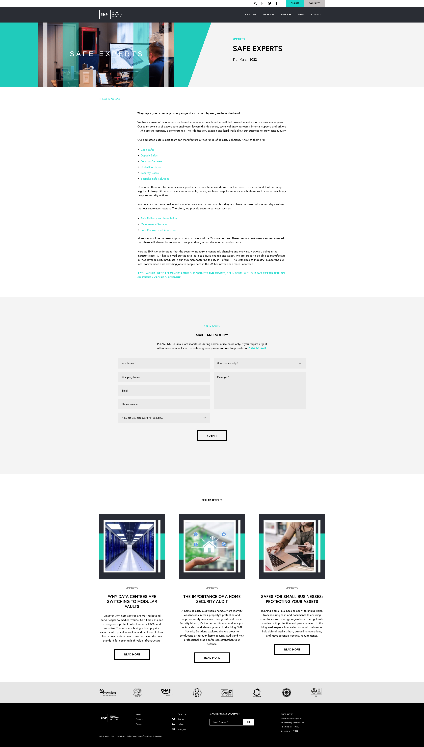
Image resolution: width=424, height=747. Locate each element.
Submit (212, 435)
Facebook (182, 714)
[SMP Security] (111, 14)
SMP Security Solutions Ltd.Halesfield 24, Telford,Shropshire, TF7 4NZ (292, 726)
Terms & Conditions (155, 736)
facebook (277, 3)
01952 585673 (257, 348)
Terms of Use (142, 736)
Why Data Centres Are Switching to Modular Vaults (132, 601)
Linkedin (181, 724)
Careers (139, 724)
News (138, 714)
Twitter (181, 719)
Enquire (295, 3)
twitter (270, 3)
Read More (132, 654)
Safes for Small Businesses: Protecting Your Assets (292, 599)
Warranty (314, 3)
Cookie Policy (131, 736)
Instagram (182, 729)
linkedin (262, 3)
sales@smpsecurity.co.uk (291, 718)
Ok (248, 722)
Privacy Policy (120, 736)
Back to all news (111, 99)
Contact (139, 719)
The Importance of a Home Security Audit (212, 599)
